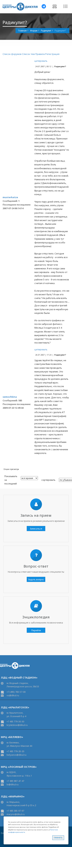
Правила (40, 54)
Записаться (36, 528)
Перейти (36, 630)
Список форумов (12, 54)
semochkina (10, 396)
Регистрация (52, 54)
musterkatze (10, 197)
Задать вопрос (36, 579)
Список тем (28, 54)
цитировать (40, 60)
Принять (58, 837)
